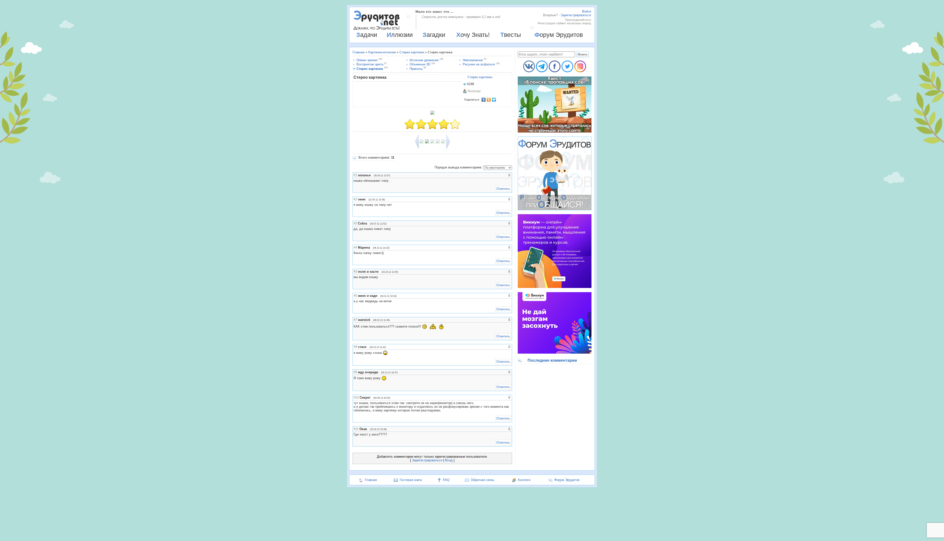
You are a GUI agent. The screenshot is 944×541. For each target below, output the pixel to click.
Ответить (503, 189)
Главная (359, 52)
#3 (355, 223)
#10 (356, 397)
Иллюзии (400, 34)
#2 (355, 199)
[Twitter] (494, 99)
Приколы (416, 69)
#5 (355, 271)
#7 (355, 320)
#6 (355, 296)
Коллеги (524, 480)
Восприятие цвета (369, 64)
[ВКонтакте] (483, 99)
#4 (355, 247)
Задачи (366, 34)
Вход (449, 460)
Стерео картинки (411, 52)
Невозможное (473, 60)
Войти (586, 11)
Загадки (434, 34)
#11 (356, 429)
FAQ (446, 480)
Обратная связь (482, 480)
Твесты (510, 34)
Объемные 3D (420, 64)
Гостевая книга (411, 480)
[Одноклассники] (488, 99)
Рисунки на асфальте (479, 64)
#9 (355, 372)
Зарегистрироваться (576, 15)
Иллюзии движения (424, 60)
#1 (355, 175)
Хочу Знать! (473, 34)
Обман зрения (366, 60)
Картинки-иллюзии (382, 52)
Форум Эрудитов (558, 34)
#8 (355, 347)
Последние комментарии (552, 360)
